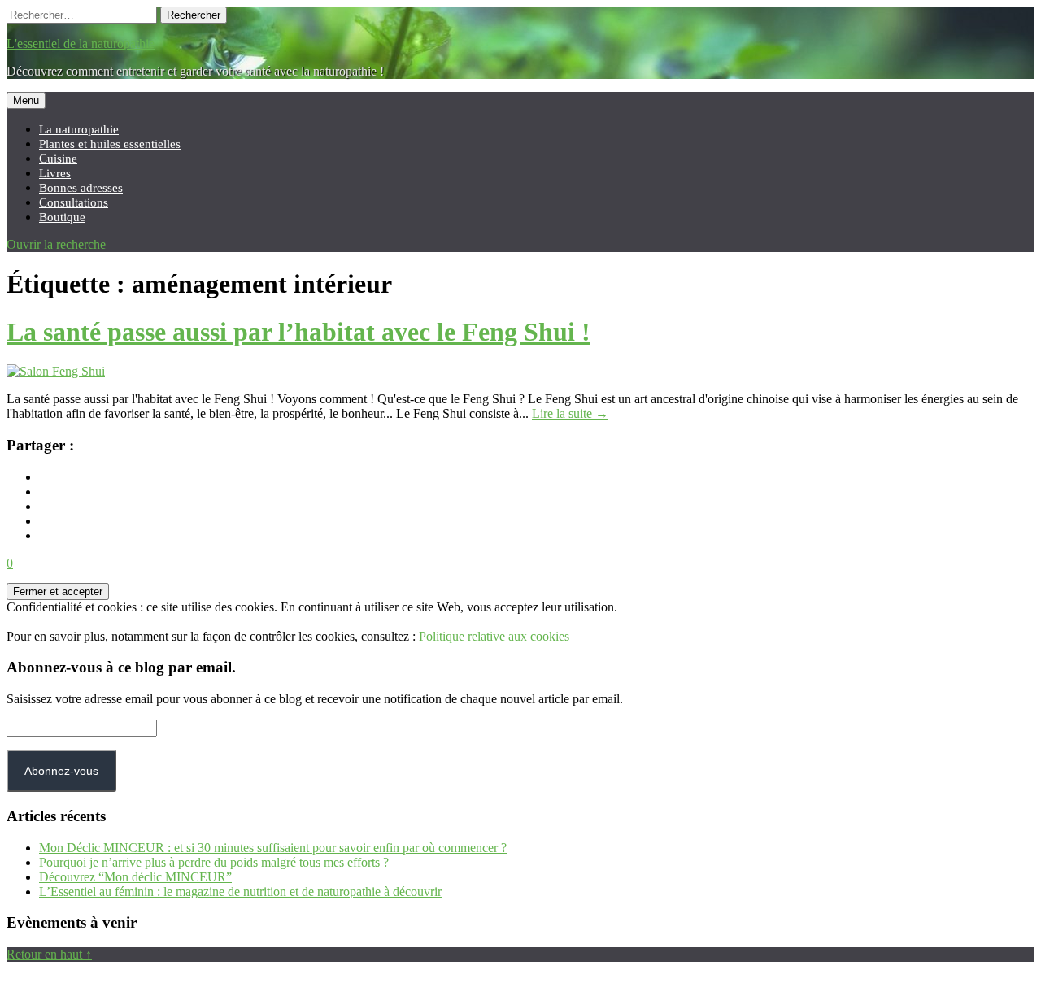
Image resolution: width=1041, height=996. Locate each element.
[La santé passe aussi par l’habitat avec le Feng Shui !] (56, 371)
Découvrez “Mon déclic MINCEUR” (135, 877)
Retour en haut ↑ (49, 954)
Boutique (62, 217)
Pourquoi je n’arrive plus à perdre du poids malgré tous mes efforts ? (214, 862)
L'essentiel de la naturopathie (81, 43)
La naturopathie (79, 129)
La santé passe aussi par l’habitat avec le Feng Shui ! (298, 331)
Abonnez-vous (61, 770)
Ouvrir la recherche (56, 244)
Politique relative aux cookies (494, 636)
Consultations (73, 202)
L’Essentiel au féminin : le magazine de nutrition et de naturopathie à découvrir (240, 891)
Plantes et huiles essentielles (110, 143)
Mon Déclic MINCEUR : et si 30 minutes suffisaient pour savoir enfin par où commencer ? (273, 848)
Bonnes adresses (81, 187)
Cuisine (58, 158)
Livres (55, 173)
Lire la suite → (570, 413)
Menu (26, 100)
